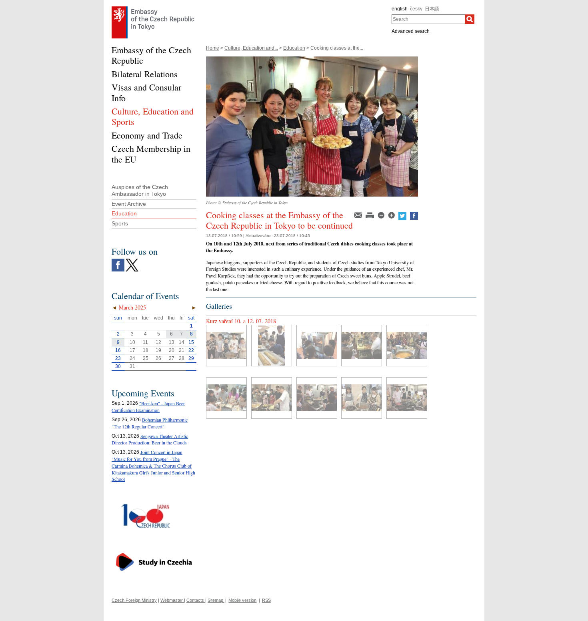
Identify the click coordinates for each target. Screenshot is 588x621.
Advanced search (411, 31)
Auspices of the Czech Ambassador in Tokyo (140, 190)
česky (416, 9)
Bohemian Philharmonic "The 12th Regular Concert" (150, 423)
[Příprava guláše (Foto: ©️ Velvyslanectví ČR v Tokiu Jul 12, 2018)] (361, 398)
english (400, 9)
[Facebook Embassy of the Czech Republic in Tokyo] (118, 260)
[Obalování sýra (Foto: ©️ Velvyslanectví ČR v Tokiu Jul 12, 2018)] (226, 398)
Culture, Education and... (251, 48)
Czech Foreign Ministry (134, 600)
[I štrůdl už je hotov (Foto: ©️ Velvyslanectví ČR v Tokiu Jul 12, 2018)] (271, 345)
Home (212, 48)
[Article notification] (358, 214)
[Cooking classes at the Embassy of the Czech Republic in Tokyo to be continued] (312, 59)
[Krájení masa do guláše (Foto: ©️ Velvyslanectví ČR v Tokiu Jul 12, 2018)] (361, 345)
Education (294, 48)
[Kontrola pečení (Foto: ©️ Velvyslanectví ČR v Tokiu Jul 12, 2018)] (316, 345)
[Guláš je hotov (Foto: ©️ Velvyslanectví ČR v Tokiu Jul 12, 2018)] (226, 345)
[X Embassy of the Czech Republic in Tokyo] (132, 260)
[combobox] (428, 19)
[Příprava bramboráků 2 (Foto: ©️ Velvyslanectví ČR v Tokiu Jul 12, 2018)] (271, 398)
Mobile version (242, 600)
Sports (120, 223)
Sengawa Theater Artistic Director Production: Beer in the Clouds (150, 439)
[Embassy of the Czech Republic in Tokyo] (153, 8)
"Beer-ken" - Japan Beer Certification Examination (148, 406)
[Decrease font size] (382, 214)
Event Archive (129, 204)
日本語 (432, 9)
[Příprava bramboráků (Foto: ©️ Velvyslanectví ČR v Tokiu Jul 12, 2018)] (316, 398)
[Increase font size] (392, 214)
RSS (266, 600)
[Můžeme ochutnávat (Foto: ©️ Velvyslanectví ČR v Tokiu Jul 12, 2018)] (406, 345)
